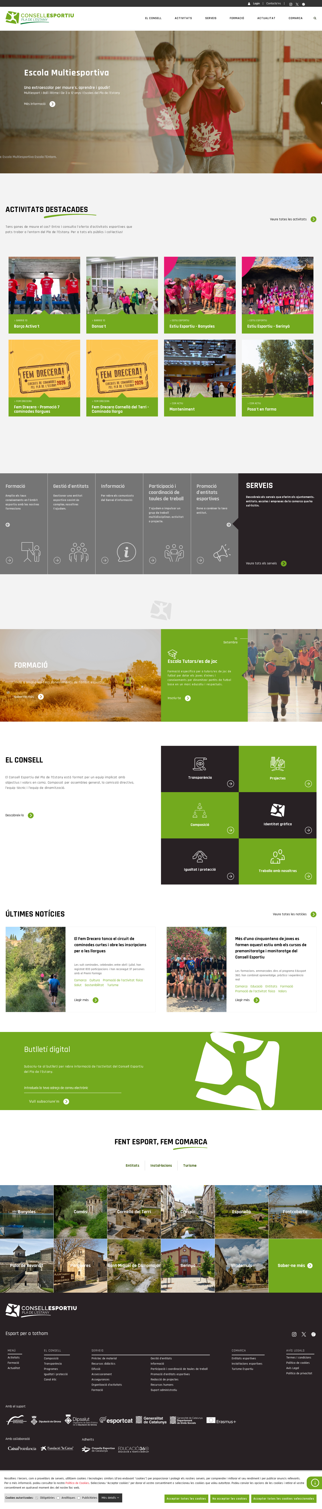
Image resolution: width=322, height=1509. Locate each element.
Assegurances (101, 1380)
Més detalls (109, 1498)
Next (229, 525)
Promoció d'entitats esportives (170, 1374)
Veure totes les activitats (288, 219)
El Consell (153, 18)
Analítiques (68, 1498)
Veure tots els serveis (261, 563)
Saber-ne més (24, 696)
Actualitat (266, 18)
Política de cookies (298, 1363)
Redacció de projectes (165, 1380)
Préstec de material (104, 1358)
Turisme (189, 1165)
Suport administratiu (164, 1390)
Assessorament (102, 1374)
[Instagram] (294, 1334)
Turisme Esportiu (242, 1369)
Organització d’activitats (107, 1385)
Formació (237, 18)
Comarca (296, 18)
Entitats (132, 1165)
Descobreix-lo (14, 815)
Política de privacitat (299, 1373)
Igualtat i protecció (56, 1374)
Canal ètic (50, 1380)
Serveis (211, 18)
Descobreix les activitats (41, 104)
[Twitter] (304, 1334)
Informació (157, 1364)
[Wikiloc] (314, 1334)
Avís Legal (292, 1368)
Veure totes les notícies (290, 914)
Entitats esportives (244, 1358)
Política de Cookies (77, 1483)
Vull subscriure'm (44, 1101)
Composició (51, 1358)
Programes (51, 1369)
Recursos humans (162, 1385)
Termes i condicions (298, 1358)
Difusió (96, 1369)
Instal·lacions (161, 1165)
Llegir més (81, 1000)
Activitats (183, 18)
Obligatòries (47, 1498)
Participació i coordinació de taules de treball (179, 1369)
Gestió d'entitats (161, 1358)
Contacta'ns (273, 3)
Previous (8, 525)
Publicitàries (89, 1498)
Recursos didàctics (103, 1364)
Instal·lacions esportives (247, 1364)
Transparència (53, 1364)
